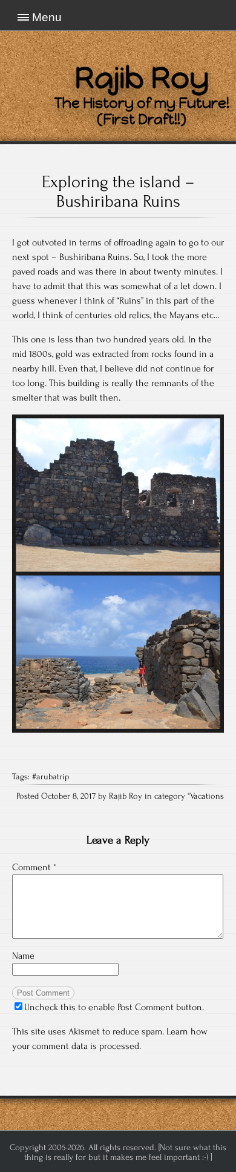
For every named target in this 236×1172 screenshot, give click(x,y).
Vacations (207, 796)
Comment (34, 867)
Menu (47, 17)
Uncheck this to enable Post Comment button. (114, 1007)
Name (23, 955)
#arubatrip (50, 777)
